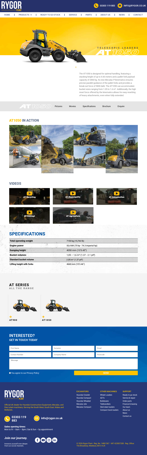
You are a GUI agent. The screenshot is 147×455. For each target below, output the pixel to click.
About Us (105, 15)
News (122, 15)
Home (7, 15)
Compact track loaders (109, 410)
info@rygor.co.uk (135, 5)
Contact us (127, 416)
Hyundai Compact (83, 398)
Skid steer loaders (107, 407)
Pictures (58, 106)
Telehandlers (105, 404)
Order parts (127, 401)
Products (24, 15)
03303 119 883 (107, 5)
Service (73, 15)
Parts (89, 15)
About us (126, 410)
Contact (138, 15)
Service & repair (129, 398)
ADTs (102, 398)
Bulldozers (104, 401)
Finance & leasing (130, 404)
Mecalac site (81, 404)
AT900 (13, 320)
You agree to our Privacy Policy (25, 373)
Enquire (121, 106)
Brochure (106, 106)
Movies (72, 106)
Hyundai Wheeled (83, 401)
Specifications (89, 106)
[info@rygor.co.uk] (37, 418)
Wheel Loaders (106, 395)
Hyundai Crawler (83, 395)
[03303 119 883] (7, 419)
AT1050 (46, 320)
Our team (126, 407)
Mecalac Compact (83, 407)
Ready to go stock (50, 15)
